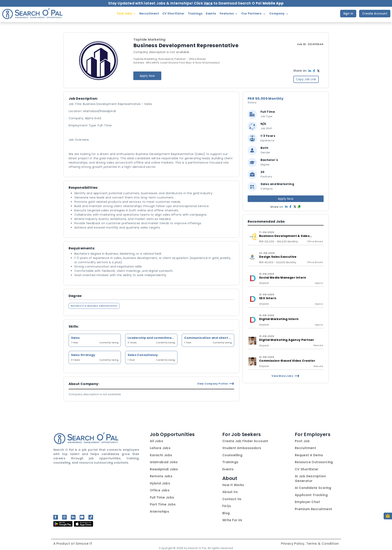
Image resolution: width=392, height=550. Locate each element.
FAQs (226, 506)
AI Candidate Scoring (313, 488)
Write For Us (232, 520)
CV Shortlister (306, 469)
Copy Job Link (306, 79)
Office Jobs (159, 490)
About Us (230, 492)
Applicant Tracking (311, 495)
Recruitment (305, 448)
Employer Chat (307, 502)
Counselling (232, 455)
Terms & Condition (322, 543)
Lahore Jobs (160, 448)
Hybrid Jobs (160, 483)
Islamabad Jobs (164, 462)
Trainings (230, 462)
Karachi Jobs (161, 455)
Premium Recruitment (313, 509)
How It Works (233, 485)
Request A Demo (309, 455)
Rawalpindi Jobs (164, 469)
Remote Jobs (161, 476)
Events (228, 469)
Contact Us (232, 499)
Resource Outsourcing (314, 462)
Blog (226, 513)
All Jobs (156, 441)
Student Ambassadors (241, 448)
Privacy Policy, (293, 543)
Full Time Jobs (162, 497)
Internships (159, 511)
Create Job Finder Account (245, 441)
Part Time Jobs (163, 504)
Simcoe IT (84, 543)
